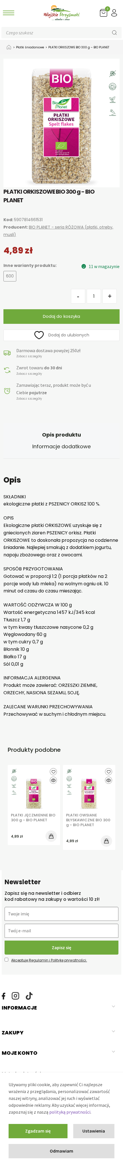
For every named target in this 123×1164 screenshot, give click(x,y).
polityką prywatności (69, 1112)
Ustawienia (93, 1131)
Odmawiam (61, 1151)
